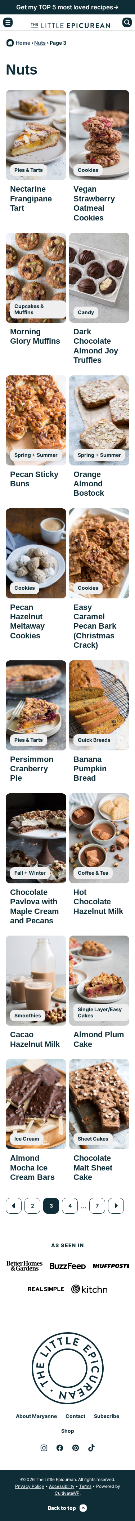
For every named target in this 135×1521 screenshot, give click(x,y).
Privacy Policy (29, 1486)
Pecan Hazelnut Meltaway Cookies (27, 621)
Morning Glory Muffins (35, 336)
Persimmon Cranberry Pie (31, 769)
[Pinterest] (76, 1448)
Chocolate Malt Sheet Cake (92, 1168)
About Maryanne (36, 1416)
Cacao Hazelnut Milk (35, 1039)
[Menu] (8, 22)
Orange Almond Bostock (88, 484)
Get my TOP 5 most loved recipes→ (67, 7)
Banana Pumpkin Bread (90, 769)
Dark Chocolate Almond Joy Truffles (95, 346)
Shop (67, 1431)
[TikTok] (91, 1448)
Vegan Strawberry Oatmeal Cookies (94, 203)
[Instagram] (44, 1448)
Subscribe (106, 1416)
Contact (75, 1416)
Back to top (62, 1508)
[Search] (127, 22)
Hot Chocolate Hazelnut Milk (98, 902)
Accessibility (62, 1486)
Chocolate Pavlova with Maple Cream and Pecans (34, 906)
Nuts (40, 43)
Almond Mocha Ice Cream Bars (32, 1168)
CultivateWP (67, 1493)
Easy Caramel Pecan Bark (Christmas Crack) (94, 626)
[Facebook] (60, 1448)
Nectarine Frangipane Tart (31, 198)
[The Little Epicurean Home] (70, 22)
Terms (85, 1486)
